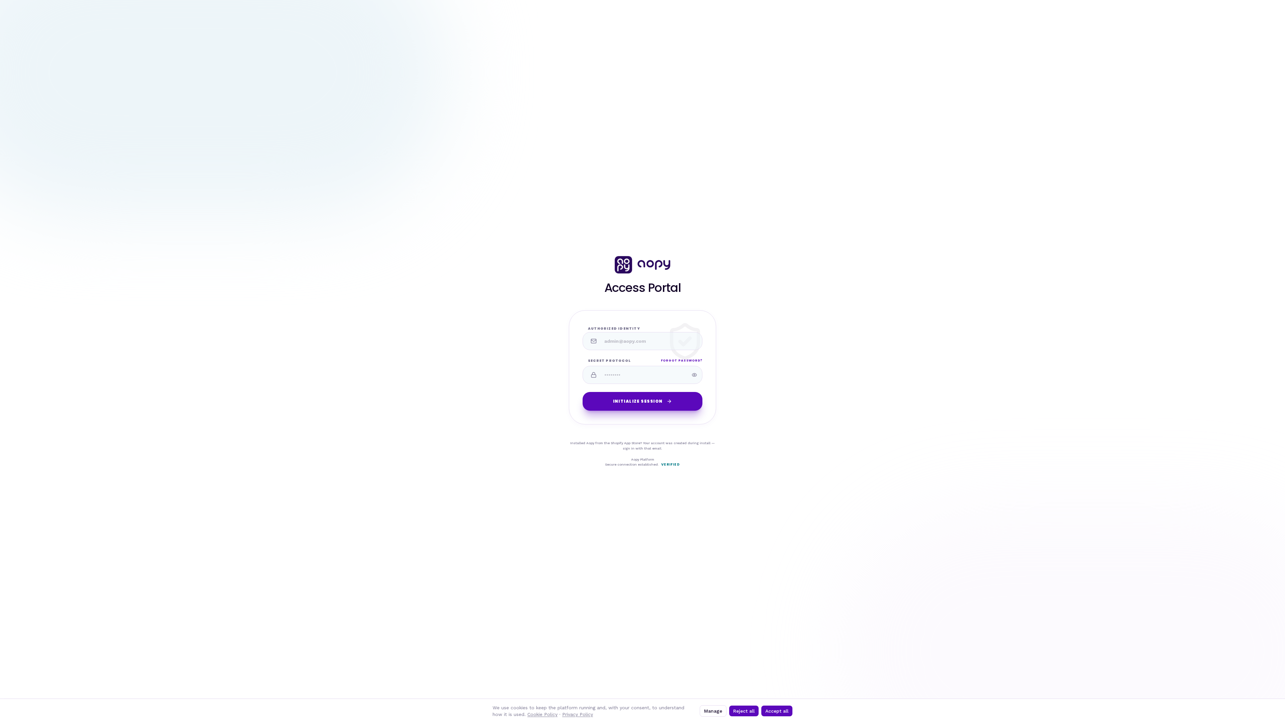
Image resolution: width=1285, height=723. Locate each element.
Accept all (776, 711)
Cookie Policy (542, 714)
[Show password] (694, 375)
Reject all (744, 711)
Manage (713, 711)
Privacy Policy (577, 714)
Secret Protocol (609, 360)
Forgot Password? (681, 360)
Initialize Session (638, 401)
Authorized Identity (614, 328)
